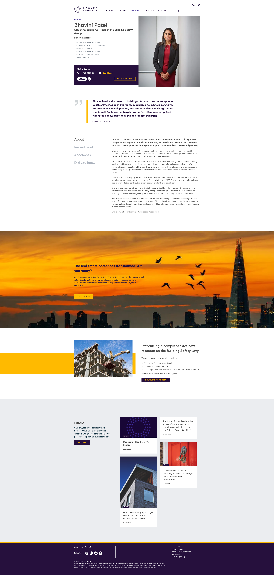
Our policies (176, 554)
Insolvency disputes (84, 48)
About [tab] (79, 139)
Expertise (122, 11)
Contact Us (78, 547)
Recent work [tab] (84, 147)
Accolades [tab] (82, 155)
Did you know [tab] (84, 163)
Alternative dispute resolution (88, 42)
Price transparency (178, 556)
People (109, 11)
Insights (135, 11)
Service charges (82, 57)
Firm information (177, 549)
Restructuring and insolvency (87, 54)
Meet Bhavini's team (125, 79)
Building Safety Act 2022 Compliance (90, 45)
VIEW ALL (82, 442)
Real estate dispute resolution (88, 51)
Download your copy (155, 380)
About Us (149, 11)
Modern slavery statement (181, 552)
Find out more (84, 296)
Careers (162, 11)
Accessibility (176, 547)
